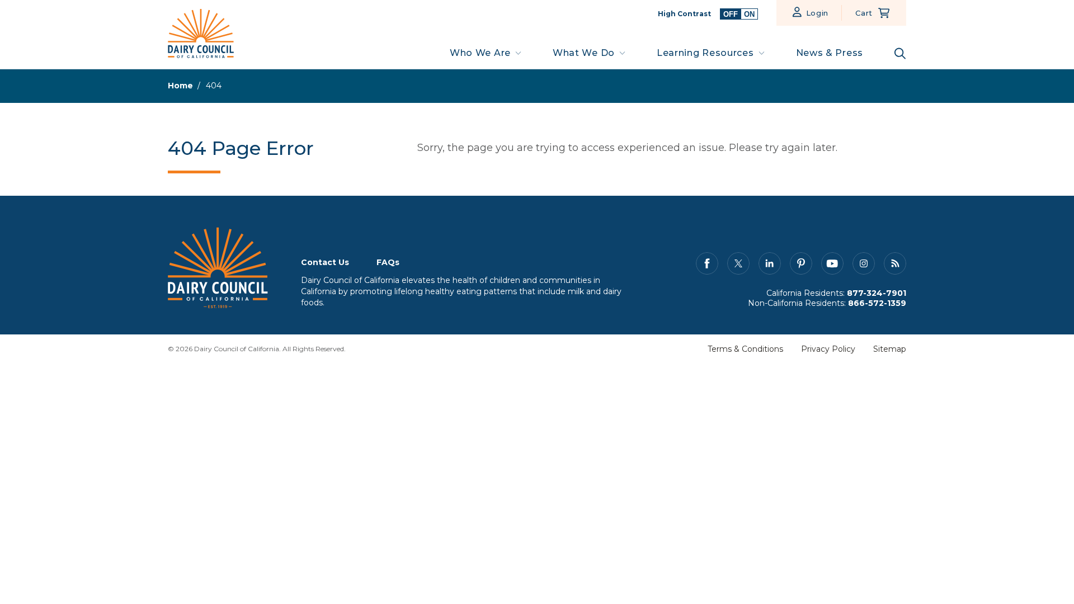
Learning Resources (705, 53)
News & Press (829, 53)
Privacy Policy (828, 349)
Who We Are (480, 53)
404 (214, 86)
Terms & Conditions (745, 349)
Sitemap (889, 349)
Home (180, 86)
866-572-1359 (877, 303)
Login (817, 12)
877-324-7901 (876, 293)
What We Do (584, 53)
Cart (864, 12)
